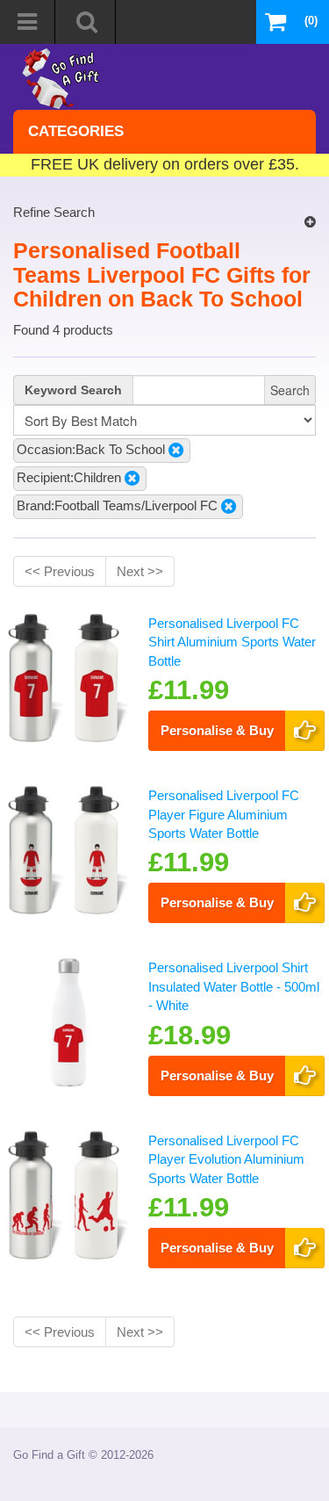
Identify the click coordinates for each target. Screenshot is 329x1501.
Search (290, 390)
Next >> (140, 571)
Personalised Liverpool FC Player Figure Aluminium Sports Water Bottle (223, 814)
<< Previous (60, 571)
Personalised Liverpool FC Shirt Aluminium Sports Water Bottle (232, 642)
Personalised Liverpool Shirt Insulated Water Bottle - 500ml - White (233, 986)
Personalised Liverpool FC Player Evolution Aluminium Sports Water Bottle (226, 1159)
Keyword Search (73, 390)
